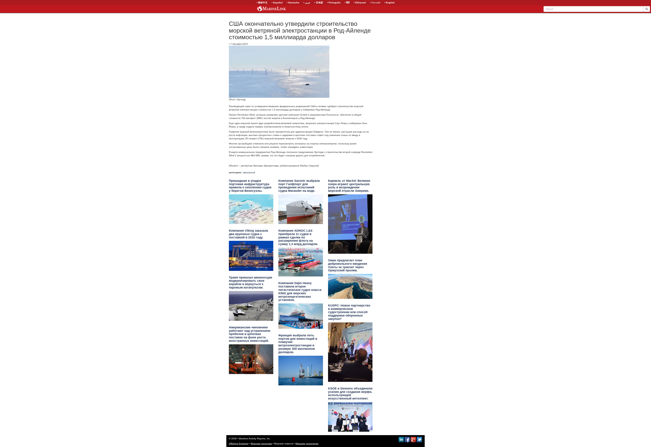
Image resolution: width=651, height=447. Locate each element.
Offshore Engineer (239, 443)
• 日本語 (318, 2)
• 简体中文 (262, 2)
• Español (277, 2)
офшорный (249, 172)
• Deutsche (293, 2)
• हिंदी (347, 2)
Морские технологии (306, 443)
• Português (334, 2)
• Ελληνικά (360, 2)
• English (389, 2)
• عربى (306, 2)
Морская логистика (261, 443)
